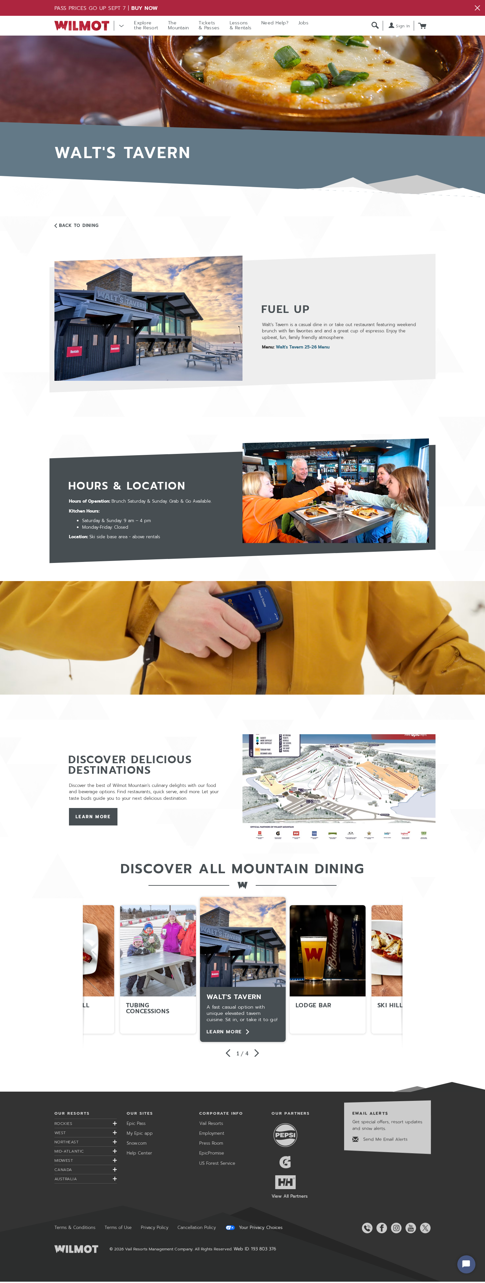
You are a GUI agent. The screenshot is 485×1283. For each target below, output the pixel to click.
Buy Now (144, 8)
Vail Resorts (211, 1123)
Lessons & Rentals (241, 25)
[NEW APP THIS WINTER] (242, 638)
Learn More (93, 817)
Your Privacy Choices (259, 1228)
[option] (243, 969)
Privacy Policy (154, 1227)
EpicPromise (211, 1153)
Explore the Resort (146, 25)
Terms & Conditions (74, 1227)
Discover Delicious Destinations (130, 765)
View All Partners (289, 1196)
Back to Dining (79, 225)
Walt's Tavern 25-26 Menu (303, 347)
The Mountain (178, 25)
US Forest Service (217, 1163)
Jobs (303, 22)
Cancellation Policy (197, 1227)
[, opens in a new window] (339, 788)
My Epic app (140, 1133)
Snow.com (136, 1143)
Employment (211, 1133)
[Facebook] (380, 1228)
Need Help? (274, 22)
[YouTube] (409, 1228)
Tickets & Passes (209, 25)
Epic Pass (136, 1123)
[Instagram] (395, 1228)
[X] (424, 1228)
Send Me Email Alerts (384, 1139)
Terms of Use (118, 1227)
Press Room (211, 1143)
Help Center (139, 1153)
